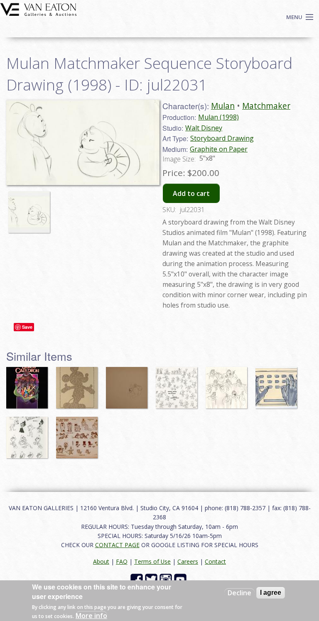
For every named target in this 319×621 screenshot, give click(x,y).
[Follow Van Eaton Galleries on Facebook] (137, 579)
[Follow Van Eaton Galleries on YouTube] (181, 579)
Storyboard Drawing (222, 138)
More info (91, 615)
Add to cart (191, 193)
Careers (187, 561)
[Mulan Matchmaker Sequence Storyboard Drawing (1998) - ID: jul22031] (31, 208)
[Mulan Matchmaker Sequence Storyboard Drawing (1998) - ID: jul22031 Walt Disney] (83, 141)
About (101, 561)
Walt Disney (203, 127)
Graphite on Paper (219, 149)
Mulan (223, 105)
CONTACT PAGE (117, 545)
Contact (215, 561)
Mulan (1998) (218, 117)
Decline (239, 592)
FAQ (122, 561)
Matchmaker (266, 105)
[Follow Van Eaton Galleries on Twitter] (152, 579)
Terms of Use (152, 561)
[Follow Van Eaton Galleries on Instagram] (167, 579)
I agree (270, 592)
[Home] (38, 8)
